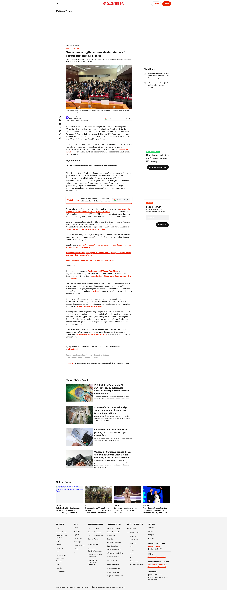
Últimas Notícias (61, 532)
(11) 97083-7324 (156, 575)
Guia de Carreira (93, 539)
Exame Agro (78, 538)
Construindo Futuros (114, 542)
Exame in (133, 536)
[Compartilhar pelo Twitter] (60, 131)
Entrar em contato (154, 546)
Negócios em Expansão (115, 576)
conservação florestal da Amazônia (91, 334)
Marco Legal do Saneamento (89, 306)
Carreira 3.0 (134, 540)
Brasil (58, 541)
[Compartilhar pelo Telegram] (60, 127)
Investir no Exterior (114, 549)
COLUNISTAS (60, 571)
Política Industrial (113, 560)
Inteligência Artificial (60, 560)
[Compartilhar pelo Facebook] (60, 120)
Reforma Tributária (114, 528)
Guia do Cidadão (93, 528)
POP (75, 552)
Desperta (133, 543)
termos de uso (70, 587)
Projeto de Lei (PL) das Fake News (103, 271)
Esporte (76, 535)
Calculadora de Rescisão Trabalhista (95, 550)
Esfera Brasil (65, 11)
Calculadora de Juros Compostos (95, 556)
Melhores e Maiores (113, 569)
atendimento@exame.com (157, 557)
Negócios (59, 568)
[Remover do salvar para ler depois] (60, 138)
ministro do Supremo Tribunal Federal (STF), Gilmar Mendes (98, 210)
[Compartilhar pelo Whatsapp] (60, 117)
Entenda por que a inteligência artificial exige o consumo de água (158, 85)
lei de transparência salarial (115, 587)
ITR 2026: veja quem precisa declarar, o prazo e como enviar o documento (91, 165)
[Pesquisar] (61, 3)
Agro (131, 557)
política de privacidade (97, 587)
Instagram (151, 535)
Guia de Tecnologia (94, 532)
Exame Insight (61, 555)
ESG (57, 552)
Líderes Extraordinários (115, 553)
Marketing (77, 531)
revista (133, 528)
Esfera (77, 45)
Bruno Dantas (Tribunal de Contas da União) (85, 229)
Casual (76, 528)
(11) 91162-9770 (156, 549)
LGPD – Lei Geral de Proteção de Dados (82, 357)
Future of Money (79, 545)
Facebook (151, 538)
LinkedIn (150, 531)
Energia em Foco (113, 546)
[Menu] (57, 3)
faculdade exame (136, 524)
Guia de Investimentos (95, 535)
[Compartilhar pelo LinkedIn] (60, 124)
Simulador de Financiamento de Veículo (93, 562)
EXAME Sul (111, 535)
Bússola (110, 539)
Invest (58, 564)
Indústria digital (101, 355)
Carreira (59, 545)
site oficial (73, 349)
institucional (60, 587)
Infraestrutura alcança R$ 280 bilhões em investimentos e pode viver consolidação (159, 76)
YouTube (151, 528)
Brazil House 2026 (113, 532)
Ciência (76, 549)
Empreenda (134, 561)
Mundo (76, 524)
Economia (59, 548)
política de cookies (83, 587)
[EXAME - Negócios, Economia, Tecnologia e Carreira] (113, 3)
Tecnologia (77, 542)
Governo (89, 355)
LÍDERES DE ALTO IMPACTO (62, 536)
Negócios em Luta (113, 557)
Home (67, 48)
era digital (95, 291)
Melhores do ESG (113, 572)
